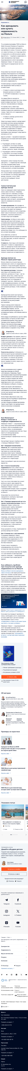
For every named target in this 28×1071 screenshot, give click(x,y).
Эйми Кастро (18, 712)
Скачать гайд (13, 677)
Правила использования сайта (7, 986)
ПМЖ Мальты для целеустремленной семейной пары (13, 769)
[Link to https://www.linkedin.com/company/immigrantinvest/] (16, 974)
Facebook (18, 904)
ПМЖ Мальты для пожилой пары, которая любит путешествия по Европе (13, 788)
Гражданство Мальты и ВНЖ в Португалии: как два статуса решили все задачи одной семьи (13, 748)
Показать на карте (6, 1022)
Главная (3, 937)
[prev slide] (2, 835)
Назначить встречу (7, 968)
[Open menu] (2, 2)
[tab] (11, 834)
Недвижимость (5, 22)
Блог (8, 937)
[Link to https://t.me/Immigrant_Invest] (6, 974)
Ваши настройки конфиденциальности (22, 995)
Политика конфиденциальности (21, 986)
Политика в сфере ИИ (7, 994)
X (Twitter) (18, 915)
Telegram (7, 904)
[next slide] (26, 835)
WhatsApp (5, 965)
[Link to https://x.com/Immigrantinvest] (21, 974)
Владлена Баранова (19, 719)
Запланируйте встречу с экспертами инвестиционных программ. (12, 635)
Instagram (6, 915)
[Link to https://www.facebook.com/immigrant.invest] (1, 974)
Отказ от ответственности (19, 991)
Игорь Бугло (6, 37)
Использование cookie (7, 990)
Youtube (18, 926)
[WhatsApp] (25, 2)
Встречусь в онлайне (14, 869)
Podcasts (6, 926)
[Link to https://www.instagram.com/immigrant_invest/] (11, 974)
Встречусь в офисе (14, 874)
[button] (12, 817)
